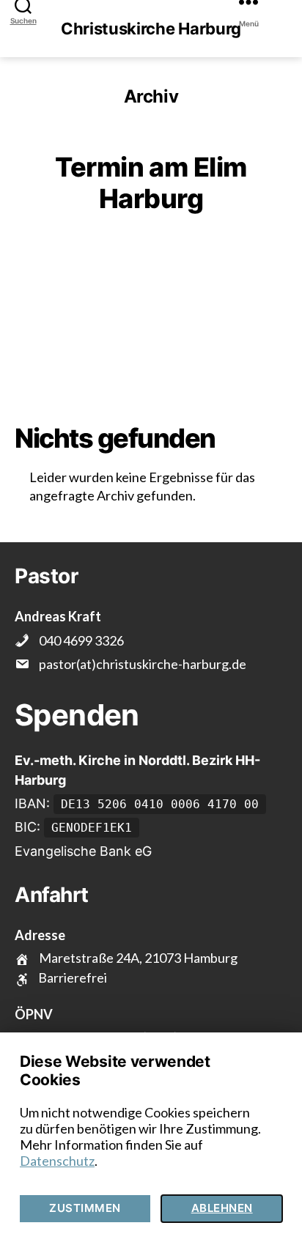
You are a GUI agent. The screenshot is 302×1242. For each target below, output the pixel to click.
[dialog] (151, 1137)
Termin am (150, 183)
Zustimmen (85, 1208)
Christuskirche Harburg (151, 29)
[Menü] (263, 5)
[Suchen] (25, 5)
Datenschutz (57, 1161)
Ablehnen (222, 1208)
